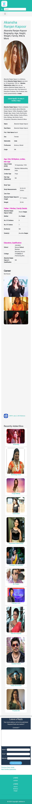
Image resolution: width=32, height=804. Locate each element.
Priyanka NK (16, 710)
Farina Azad (16, 513)
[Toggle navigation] (5, 13)
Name (4, 749)
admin (11, 416)
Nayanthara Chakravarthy (16, 543)
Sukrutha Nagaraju (16, 633)
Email (4, 754)
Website (4, 758)
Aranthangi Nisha (16, 474)
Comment (16, 727)
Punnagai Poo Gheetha (16, 565)
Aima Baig (16, 444)
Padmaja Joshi (16, 603)
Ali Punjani (16, 584)
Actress (22, 416)
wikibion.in (22, 801)
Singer (15, 791)
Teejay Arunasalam (16, 685)
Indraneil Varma (16, 664)
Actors (16, 786)
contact (15, 780)
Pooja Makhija (16, 493)
